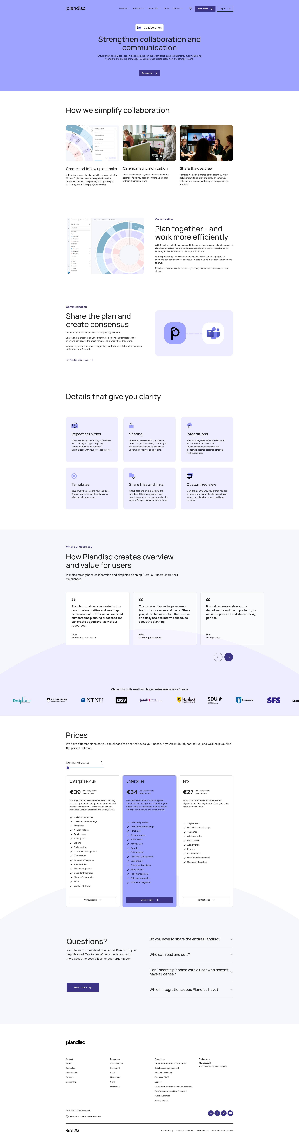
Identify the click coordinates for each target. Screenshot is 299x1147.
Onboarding (71, 1082)
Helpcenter (115, 1077)
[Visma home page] (72, 1130)
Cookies (158, 1082)
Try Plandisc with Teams (77, 360)
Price (166, 8)
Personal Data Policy (163, 1073)
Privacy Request (162, 1100)
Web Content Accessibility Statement (171, 1091)
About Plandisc (116, 1063)
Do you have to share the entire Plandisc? (185, 939)
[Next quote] (228, 657)
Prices (68, 1063)
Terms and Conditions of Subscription (171, 1063)
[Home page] (76, 8)
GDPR (112, 1082)
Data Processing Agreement (167, 1068)
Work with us (202, 1130)
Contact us (70, 1068)
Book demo (203, 9)
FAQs (112, 1073)
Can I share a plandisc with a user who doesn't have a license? (189, 972)
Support (69, 1077)
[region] (149, 618)
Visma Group (167, 1130)
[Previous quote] (218, 657)
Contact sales (90, 900)
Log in (222, 9)
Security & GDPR (162, 1077)
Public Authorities (162, 1096)
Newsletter (115, 1087)
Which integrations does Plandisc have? (184, 989)
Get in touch (80, 987)
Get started (115, 1068)
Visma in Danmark (185, 1130)
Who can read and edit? (170, 954)
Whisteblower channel (222, 1130)
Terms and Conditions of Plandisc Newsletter (174, 1087)
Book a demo (71, 1073)
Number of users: (77, 762)
